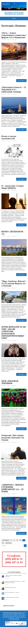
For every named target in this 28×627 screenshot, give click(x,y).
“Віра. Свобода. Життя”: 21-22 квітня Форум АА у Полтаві (13, 283)
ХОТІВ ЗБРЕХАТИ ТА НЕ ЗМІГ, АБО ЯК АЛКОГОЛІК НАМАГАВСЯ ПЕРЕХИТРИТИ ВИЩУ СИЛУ (13, 332)
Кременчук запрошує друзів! (10, 587)
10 (20, 540)
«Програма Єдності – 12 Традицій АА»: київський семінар (13, 89)
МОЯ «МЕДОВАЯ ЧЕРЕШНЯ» (9, 382)
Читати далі (21, 80)
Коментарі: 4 (14, 288)
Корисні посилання (8, 605)
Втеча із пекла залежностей (8, 137)
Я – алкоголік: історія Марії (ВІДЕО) (12, 186)
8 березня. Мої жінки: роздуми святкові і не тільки (12, 437)
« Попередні (5, 540)
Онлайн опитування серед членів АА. (12, 597)
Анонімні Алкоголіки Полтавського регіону (14, 13)
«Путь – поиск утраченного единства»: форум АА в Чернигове (14, 35)
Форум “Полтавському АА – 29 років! (12, 592)
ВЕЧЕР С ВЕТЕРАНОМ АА (12, 232)
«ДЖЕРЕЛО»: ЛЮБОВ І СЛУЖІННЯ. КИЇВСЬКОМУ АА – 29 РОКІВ (12, 488)
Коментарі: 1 (14, 385)
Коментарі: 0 (14, 39)
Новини (8, 39)
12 (2, 543)
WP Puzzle (16, 619)
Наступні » (8, 543)
